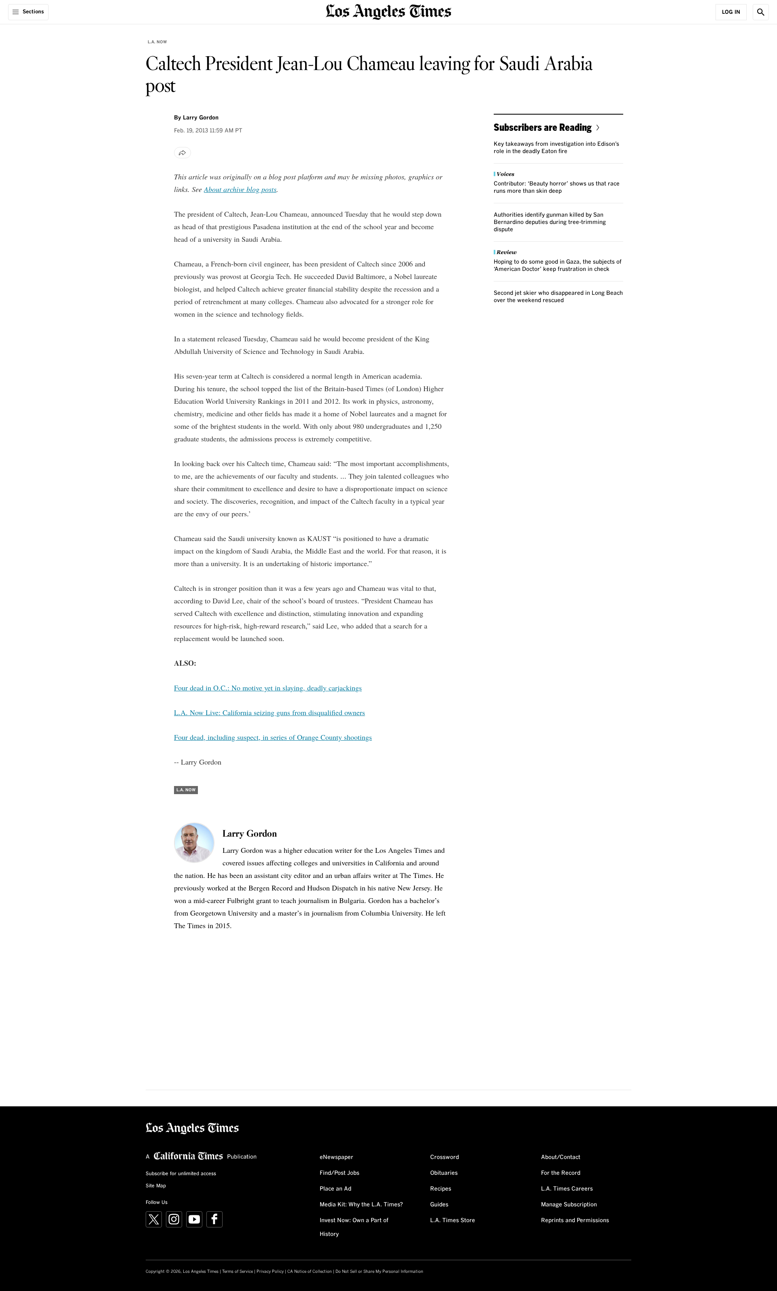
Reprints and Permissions (575, 1220)
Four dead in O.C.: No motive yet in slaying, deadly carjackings (268, 687)
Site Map (156, 1186)
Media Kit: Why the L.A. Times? (361, 1205)
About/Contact (560, 1157)
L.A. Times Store (452, 1220)
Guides (439, 1205)
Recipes (440, 1189)
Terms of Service (237, 1272)
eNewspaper (336, 1157)
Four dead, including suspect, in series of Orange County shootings (273, 737)
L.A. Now (157, 42)
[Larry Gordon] (194, 842)
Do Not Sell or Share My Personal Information (379, 1272)
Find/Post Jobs (339, 1173)
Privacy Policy (270, 1272)
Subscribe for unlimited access (181, 1174)
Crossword (444, 1157)
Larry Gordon (201, 118)
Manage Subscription (569, 1205)
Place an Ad (335, 1189)
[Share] (182, 152)
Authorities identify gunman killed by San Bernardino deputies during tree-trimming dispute (550, 222)
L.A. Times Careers (567, 1189)
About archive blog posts (240, 189)
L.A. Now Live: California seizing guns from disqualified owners (269, 712)
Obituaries (444, 1173)
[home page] (388, 11)
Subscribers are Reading (543, 127)
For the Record (560, 1173)
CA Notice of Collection (309, 1272)
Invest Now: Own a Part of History (354, 1227)
